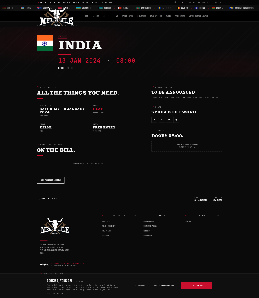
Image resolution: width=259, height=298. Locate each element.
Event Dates (127, 16)
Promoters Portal (199, 3)
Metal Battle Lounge (198, 16)
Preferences (140, 286)
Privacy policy (55, 294)
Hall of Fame (106, 231)
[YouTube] (182, 2)
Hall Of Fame (156, 16)
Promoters (180, 16)
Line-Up (106, 16)
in (169, 119)
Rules (168, 16)
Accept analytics (197, 285)
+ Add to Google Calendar (50, 180)
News (116, 16)
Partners (147, 231)
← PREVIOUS (200, 198)
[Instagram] (175, 2)
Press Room (148, 235)
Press (218, 3)
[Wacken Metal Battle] (67, 226)
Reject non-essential (164, 285)
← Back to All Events (48, 199)
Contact (188, 221)
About (96, 16)
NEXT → (217, 198)
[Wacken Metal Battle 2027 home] (56, 16)
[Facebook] (179, 2)
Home (87, 16)
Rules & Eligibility (108, 226)
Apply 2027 (106, 221)
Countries (141, 16)
